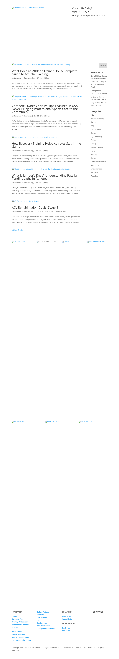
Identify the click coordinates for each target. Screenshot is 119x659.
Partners (40, 614)
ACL (46, 211)
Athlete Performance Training (39, 44)
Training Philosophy (20, 622)
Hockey (93, 144)
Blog (47, 78)
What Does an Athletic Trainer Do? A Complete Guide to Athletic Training (44, 72)
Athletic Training (55, 211)
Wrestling (94, 176)
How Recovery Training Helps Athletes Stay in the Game (46, 145)
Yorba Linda (67, 619)
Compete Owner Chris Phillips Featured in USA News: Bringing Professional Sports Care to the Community (45, 109)
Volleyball (94, 172)
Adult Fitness (59, 44)
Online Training (90, 44)
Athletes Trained (43, 626)
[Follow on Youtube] (100, 25)
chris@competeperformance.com (88, 15)
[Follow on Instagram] (105, 25)
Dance (93, 133)
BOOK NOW (31, 48)
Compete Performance (23, 78)
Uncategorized (96, 169)
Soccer (93, 158)
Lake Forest (67, 616)
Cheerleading (96, 129)
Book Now (66, 628)
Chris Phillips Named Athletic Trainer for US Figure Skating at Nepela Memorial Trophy (99, 81)
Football (94, 140)
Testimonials (17, 48)
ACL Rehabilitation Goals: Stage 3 (35, 207)
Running (94, 154)
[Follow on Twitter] (96, 25)
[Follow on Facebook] (91, 25)
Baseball (94, 122)
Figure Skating (96, 136)
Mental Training (97, 147)
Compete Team (18, 619)
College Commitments (46, 628)
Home (14, 44)
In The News (42, 617)
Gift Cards (66, 631)
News (47, 116)
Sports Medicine (73, 44)
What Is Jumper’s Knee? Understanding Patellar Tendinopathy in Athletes (45, 177)
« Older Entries (17, 230)
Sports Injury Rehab (98, 161)
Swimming (95, 165)
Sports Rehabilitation (20, 637)
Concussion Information (21, 640)
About (21, 44)
